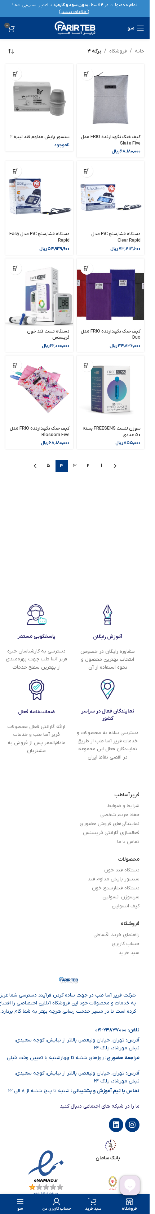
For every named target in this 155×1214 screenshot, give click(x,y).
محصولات (129, 859)
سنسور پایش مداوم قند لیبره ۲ (40, 137)
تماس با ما (128, 841)
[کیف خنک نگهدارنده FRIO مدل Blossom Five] (39, 389)
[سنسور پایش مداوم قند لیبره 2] (39, 98)
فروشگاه (118, 51)
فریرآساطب (127, 795)
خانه (139, 51)
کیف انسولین (126, 906)
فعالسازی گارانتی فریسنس (111, 832)
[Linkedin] (116, 1125)
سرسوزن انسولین (121, 897)
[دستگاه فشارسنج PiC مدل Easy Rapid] (39, 195)
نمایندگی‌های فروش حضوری (110, 823)
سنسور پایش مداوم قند (114, 879)
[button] (86, 74)
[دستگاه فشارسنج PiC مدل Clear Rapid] (111, 195)
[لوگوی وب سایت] (75, 27)
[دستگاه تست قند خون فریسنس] (39, 292)
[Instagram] (132, 1125)
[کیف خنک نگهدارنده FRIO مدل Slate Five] (111, 98)
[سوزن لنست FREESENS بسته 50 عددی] (111, 389)
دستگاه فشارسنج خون (116, 888)
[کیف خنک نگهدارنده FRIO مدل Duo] (111, 292)
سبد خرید (129, 952)
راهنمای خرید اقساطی (116, 934)
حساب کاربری (126, 943)
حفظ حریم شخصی (120, 814)
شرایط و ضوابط (123, 805)
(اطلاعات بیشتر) (74, 12)
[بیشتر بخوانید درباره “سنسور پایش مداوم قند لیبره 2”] (15, 74)
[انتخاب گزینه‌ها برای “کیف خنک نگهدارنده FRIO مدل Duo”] (86, 268)
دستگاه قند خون (122, 870)
